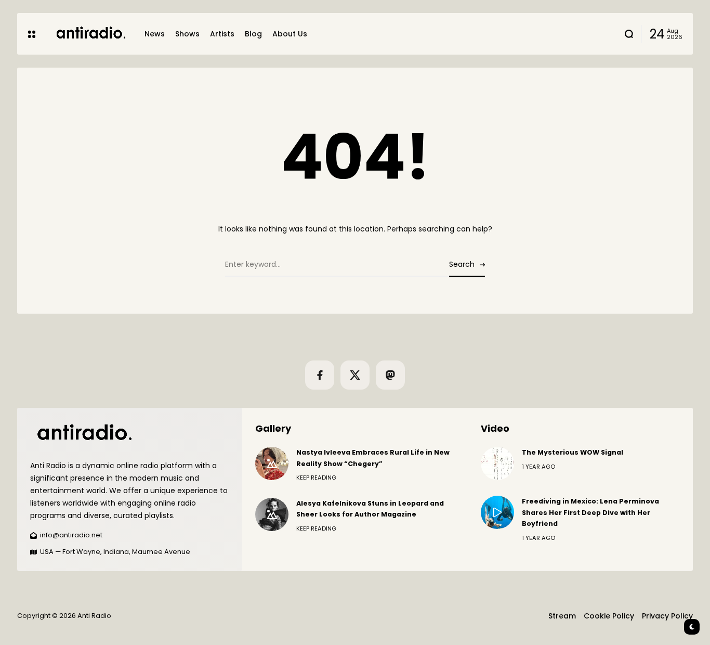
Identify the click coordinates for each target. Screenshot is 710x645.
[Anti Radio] (90, 33)
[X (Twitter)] (355, 375)
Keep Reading (316, 477)
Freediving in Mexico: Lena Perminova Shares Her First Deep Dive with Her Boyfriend (590, 512)
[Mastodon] (390, 375)
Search (462, 264)
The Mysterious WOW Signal (572, 452)
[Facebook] (319, 375)
